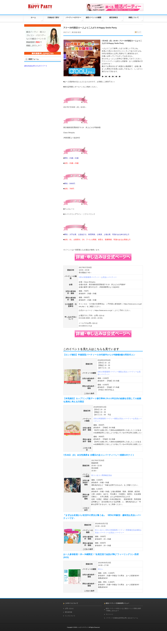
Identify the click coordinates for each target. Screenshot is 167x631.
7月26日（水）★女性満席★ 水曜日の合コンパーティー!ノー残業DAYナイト (98, 455)
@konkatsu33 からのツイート (35, 66)
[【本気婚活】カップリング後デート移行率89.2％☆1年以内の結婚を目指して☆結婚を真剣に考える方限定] (72, 435)
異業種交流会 (107, 475)
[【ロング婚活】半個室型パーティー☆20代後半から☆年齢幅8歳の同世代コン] (72, 383)
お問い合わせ (69, 608)
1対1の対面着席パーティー (89, 277)
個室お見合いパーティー (127, 372)
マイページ (109, 614)
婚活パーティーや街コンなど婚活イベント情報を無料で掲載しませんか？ (123, 610)
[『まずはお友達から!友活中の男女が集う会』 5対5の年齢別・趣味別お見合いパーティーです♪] (72, 543)
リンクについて (70, 616)
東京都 (74, 32)
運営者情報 (68, 612)
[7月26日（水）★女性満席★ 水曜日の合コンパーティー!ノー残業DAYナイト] (72, 491)
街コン (93, 475)
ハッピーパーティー (82, 627)
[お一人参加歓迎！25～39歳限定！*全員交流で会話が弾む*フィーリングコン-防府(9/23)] (72, 583)
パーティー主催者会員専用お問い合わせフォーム (122, 618)
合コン (99, 475)
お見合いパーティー (109, 277)
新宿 (79, 32)
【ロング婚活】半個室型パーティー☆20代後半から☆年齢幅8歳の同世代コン (99, 355)
